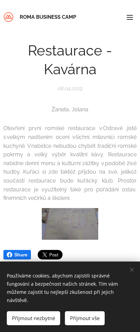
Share (21, 254)
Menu (130, 17)
